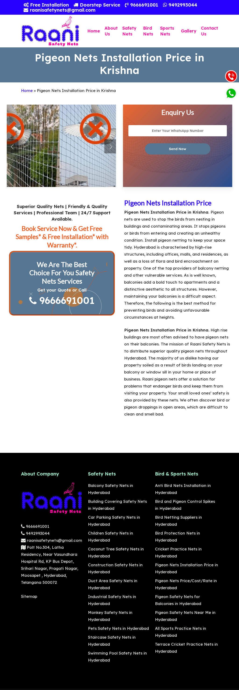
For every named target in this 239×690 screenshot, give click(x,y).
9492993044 (37, 533)
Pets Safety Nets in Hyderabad (118, 628)
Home (27, 90)
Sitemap (29, 596)
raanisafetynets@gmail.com (54, 540)
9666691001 (66, 300)
